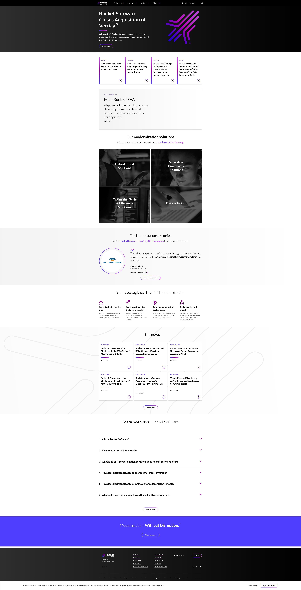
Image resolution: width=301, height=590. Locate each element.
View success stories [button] (150, 278)
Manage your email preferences (183, 578)
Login (201, 3)
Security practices (156, 578)
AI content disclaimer (160, 566)
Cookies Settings (253, 585)
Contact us (157, 563)
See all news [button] (150, 407)
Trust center (102, 578)
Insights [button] (144, 3)
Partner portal (158, 554)
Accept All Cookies (269, 585)
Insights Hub (137, 563)
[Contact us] (186, 3)
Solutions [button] (118, 3)
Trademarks (168, 578)
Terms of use (144, 578)
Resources (136, 557)
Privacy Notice (113, 578)
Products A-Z (137, 560)
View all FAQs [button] (150, 509)
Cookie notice (134, 578)
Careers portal (158, 560)
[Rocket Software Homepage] (102, 3)
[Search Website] (182, 3)
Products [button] (131, 3)
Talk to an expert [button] (150, 535)
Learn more (107, 121)
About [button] (155, 3)
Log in (197, 555)
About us (136, 554)
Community (157, 557)
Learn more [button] (106, 46)
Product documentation (140, 566)
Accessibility (124, 578)
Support (192, 3)
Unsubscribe (198, 578)
